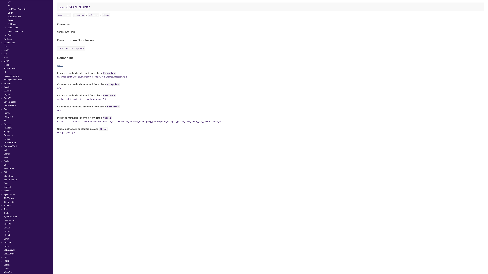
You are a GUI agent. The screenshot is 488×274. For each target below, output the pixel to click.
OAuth (7, 87)
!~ (62, 121)
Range (7, 131)
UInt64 (7, 235)
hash (67, 99)
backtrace (61, 77)
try (210, 121)
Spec (6, 165)
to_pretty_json (188, 121)
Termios (7, 205)
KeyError (8, 39)
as (76, 121)
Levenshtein (9, 43)
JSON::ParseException (71, 48)
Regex (7, 139)
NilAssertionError (11, 76)
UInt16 (7, 228)
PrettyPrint (8, 117)
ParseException (15, 17)
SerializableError (15, 31)
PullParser (12, 24)
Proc (6, 120)
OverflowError (10, 106)
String (6, 172)
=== (69, 121)
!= (59, 121)
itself (118, 121)
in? (99, 121)
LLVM (6, 50)
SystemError (9, 194)
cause (80, 77)
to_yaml (204, 121)
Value (6, 268)
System (7, 191)
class (85, 121)
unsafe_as (216, 121)
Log (5, 54)
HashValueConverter (17, 9)
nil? (122, 121)
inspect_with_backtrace (102, 77)
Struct (6, 183)
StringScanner (10, 180)
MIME (6, 61)
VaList (6, 265)
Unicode (7, 243)
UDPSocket (9, 220)
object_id (82, 99)
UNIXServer (9, 250)
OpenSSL (8, 98)
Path (6, 109)
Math (6, 57)
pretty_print (92, 99)
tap (172, 121)
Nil (5, 72)
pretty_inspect (139, 121)
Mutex (6, 65)
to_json (177, 121)
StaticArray (9, 168)
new (59, 88)
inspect (87, 77)
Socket (7, 161)
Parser (11, 20)
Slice (6, 157)
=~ (73, 121)
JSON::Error (64, 15)
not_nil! (128, 121)
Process (7, 124)
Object (7, 94)
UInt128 (7, 224)
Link (6, 46)
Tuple (6, 213)
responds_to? (163, 121)
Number (7, 83)
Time (6, 209)
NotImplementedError (13, 80)
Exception (79, 15)
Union (6, 246)
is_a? (112, 121)
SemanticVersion (11, 146)
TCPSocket (9, 202)
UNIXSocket (9, 254)
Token (10, 35)
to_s (125, 77)
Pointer (7, 113)
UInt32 (7, 231)
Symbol (7, 187)
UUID (6, 261)
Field (10, 5)
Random (8, 128)
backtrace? (72, 77)
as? (80, 121)
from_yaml (72, 133)
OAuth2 (7, 91)
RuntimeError (10, 143)
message (118, 77)
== (58, 99)
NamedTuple (10, 68)
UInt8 (6, 239)
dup (62, 99)
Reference (8, 135)
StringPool (8, 176)
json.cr (60, 66)
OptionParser (10, 102)
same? (101, 99)
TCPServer (9, 198)
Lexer (10, 13)
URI (5, 257)
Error (10, 2)
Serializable (13, 28)
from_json (61, 133)
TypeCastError (10, 217)
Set (5, 150)
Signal (7, 154)
